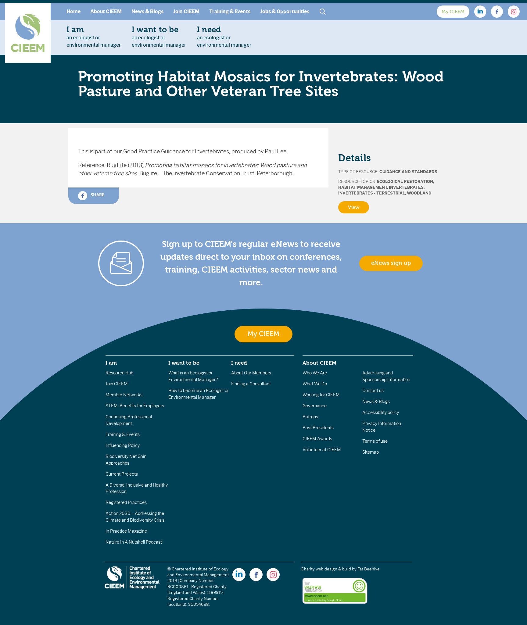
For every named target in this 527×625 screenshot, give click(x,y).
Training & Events (229, 11)
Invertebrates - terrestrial (371, 193)
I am (111, 363)
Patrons (310, 417)
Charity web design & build (326, 569)
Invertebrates (406, 187)
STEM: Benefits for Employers (135, 406)
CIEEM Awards (317, 438)
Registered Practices (126, 502)
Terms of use (375, 441)
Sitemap (370, 452)
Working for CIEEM (321, 395)
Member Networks (124, 395)
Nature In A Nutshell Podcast (134, 542)
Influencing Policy (123, 445)
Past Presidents (318, 427)
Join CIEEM (186, 11)
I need (239, 363)
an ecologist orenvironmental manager (93, 36)
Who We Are (315, 373)
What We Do (315, 384)
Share (96, 194)
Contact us (373, 390)
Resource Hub (119, 373)
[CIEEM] (28, 33)
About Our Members (251, 373)
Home (73, 11)
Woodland (419, 193)
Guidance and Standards (408, 172)
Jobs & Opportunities (284, 11)
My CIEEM (453, 11)
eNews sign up (391, 263)
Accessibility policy (380, 412)
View (353, 207)
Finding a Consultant (251, 384)
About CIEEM (106, 11)
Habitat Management (362, 187)
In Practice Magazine (126, 531)
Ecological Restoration (405, 181)
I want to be (183, 363)
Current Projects (122, 474)
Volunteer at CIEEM (322, 449)
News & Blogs (147, 11)
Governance (315, 406)
